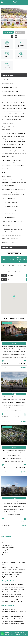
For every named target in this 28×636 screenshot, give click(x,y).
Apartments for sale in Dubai (9, 626)
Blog (3, 543)
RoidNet (24, 634)
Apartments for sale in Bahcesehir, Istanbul (13, 587)
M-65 (14, 447)
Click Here (19, 265)
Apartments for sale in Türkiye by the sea (13, 614)
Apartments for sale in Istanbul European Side (14, 611)
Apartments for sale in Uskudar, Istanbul (12, 621)
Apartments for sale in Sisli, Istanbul (11, 594)
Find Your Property (7, 545)
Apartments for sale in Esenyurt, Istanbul (13, 585)
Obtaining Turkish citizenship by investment (13, 570)
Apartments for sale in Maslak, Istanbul (12, 616)
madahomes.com (6, 634)
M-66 (14, 394)
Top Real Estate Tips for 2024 (10, 567)
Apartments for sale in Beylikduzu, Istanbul (13, 589)
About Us (4, 555)
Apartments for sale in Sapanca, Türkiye (12, 596)
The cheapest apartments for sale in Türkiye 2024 (13, 563)
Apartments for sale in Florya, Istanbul (12, 599)
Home (3, 540)
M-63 (14, 498)
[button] (2, 2)
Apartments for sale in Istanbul (10, 609)
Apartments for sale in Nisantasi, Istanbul (13, 623)
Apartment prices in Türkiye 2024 (10, 574)
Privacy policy (5, 550)
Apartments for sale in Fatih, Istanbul (12, 601)
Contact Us (5, 552)
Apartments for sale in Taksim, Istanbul (12, 619)
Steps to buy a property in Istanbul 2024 (12, 572)
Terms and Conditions (8, 547)
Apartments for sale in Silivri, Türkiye (11, 592)
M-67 (14, 343)
